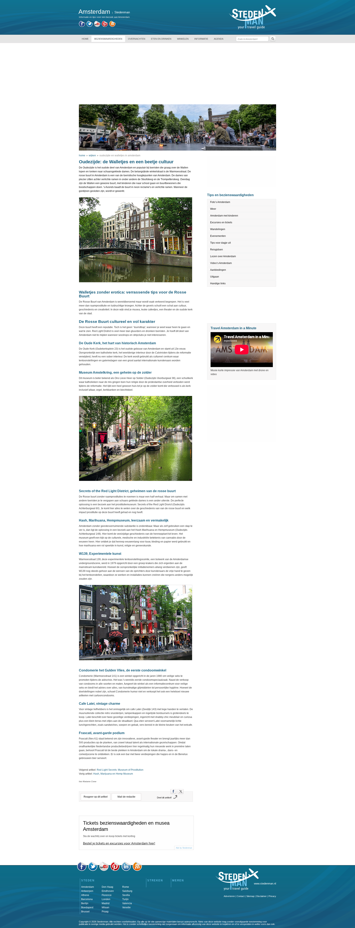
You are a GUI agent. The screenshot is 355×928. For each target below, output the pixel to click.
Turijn (125, 899)
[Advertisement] (177, 73)
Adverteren (229, 896)
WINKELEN (183, 39)
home (82, 155)
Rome (125, 886)
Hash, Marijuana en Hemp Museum (113, 773)
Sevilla (126, 895)
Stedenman (122, 12)
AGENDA (218, 39)
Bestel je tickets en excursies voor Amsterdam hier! (119, 843)
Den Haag (107, 886)
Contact (240, 896)
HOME (85, 39)
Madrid (105, 903)
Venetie (126, 907)
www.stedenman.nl (265, 883)
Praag (105, 911)
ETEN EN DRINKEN (161, 39)
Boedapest (87, 907)
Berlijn (84, 903)
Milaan (105, 907)
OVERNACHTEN (136, 39)
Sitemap (250, 896)
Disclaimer (261, 896)
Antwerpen (87, 891)
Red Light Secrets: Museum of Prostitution (120, 769)
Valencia (127, 903)
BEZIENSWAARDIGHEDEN (108, 39)
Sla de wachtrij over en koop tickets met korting (109, 836)
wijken (92, 155)
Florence (107, 895)
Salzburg (127, 891)
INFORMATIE (201, 39)
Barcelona (87, 899)
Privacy (272, 896)
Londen (106, 899)
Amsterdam (87, 886)
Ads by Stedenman (184, 848)
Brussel (85, 911)
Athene (85, 895)
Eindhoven (108, 891)
